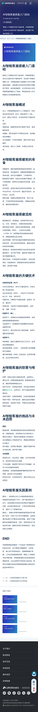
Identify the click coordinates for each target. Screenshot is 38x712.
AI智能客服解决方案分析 (18, 578)
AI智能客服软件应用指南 (18, 581)
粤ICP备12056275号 (28, 705)
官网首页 (3, 38)
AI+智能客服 (7, 22)
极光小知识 (10, 38)
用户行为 (9, 390)
